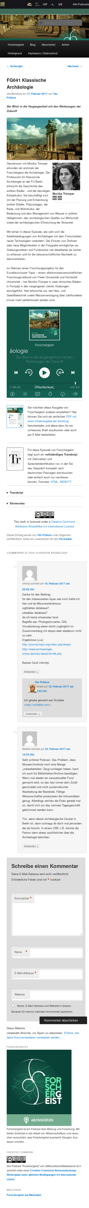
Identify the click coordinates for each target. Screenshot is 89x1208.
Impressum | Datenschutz (43, 53)
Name (20, 951)
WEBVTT (65, 482)
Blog (32, 44)
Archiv (65, 44)
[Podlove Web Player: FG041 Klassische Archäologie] (44, 352)
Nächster (75, 66)
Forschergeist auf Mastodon (24, 1195)
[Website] (60, 199)
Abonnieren (49, 44)
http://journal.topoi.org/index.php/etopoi (46, 644)
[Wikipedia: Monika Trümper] (55, 199)
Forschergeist (16, 44)
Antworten (31, 671)
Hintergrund (15, 53)
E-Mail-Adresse (25, 973)
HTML (54, 482)
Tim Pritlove (44, 535)
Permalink (65, 539)
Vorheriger (15, 66)
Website (19, 994)
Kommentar (23, 898)
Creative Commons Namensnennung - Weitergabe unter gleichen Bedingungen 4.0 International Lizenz (42, 1174)
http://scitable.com (37, 705)
